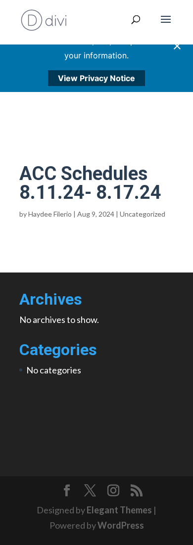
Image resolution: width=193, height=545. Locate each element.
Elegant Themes (119, 509)
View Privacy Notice (96, 78)
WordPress (120, 525)
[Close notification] (177, 46)
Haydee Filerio (50, 214)
